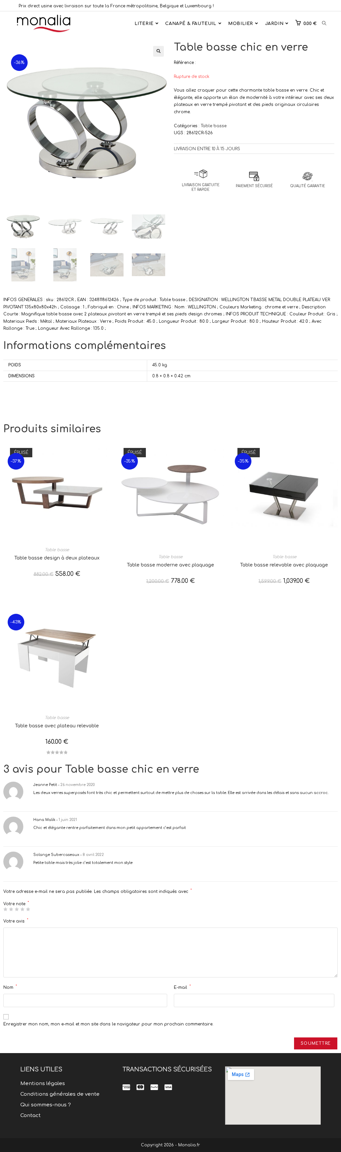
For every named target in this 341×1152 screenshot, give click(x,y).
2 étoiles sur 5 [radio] (11, 909)
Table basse (213, 126)
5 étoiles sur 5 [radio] (28, 909)
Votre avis (15, 921)
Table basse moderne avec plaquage (170, 565)
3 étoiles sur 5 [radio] (17, 909)
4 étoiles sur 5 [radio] (22, 909)
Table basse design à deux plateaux (57, 558)
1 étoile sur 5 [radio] (5, 909)
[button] (158, 51)
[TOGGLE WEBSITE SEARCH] (324, 23)
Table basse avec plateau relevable (57, 725)
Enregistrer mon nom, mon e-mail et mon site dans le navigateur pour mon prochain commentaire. (108, 1024)
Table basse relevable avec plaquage (284, 565)
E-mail (182, 987)
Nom (10, 987)
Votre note (16, 904)
